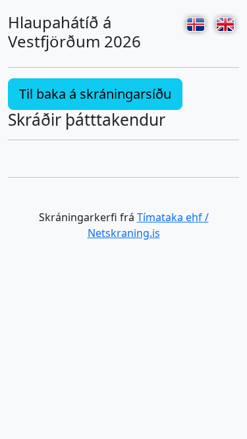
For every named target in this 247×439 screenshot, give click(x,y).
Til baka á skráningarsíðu (95, 94)
